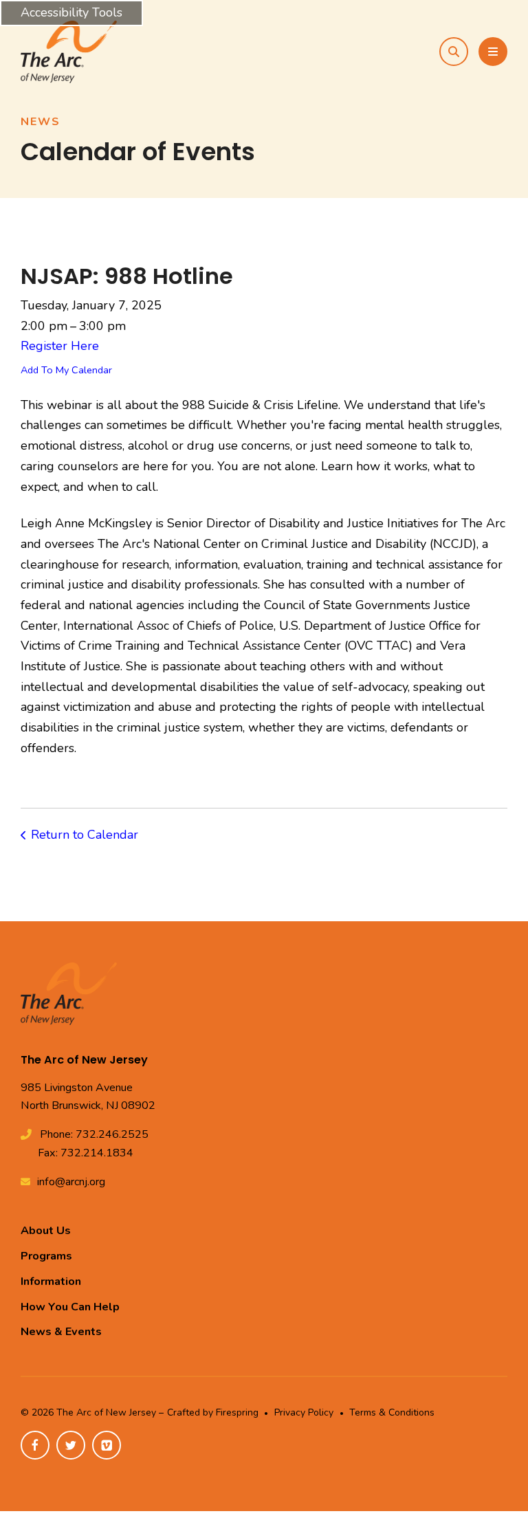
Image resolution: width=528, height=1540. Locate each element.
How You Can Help (70, 1306)
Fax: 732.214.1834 (85, 1152)
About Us (46, 1230)
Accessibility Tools (71, 12)
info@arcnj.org (71, 1181)
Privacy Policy (303, 1412)
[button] (453, 51)
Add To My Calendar (66, 370)
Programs (46, 1256)
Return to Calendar (84, 834)
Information (51, 1281)
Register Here (60, 346)
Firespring (237, 1412)
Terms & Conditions (391, 1412)
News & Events (61, 1331)
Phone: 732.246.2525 (94, 1134)
